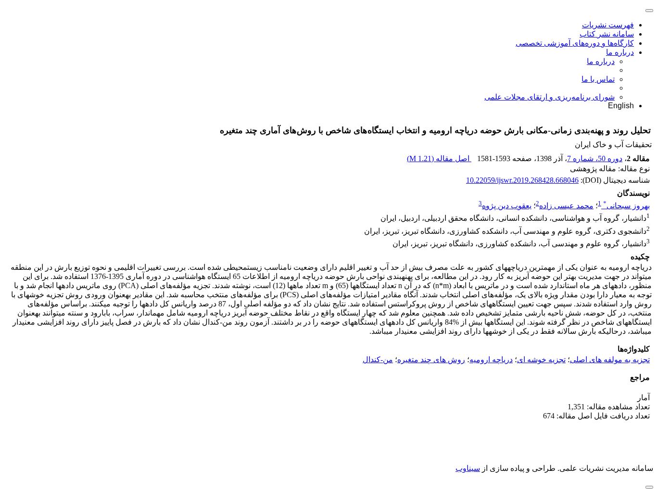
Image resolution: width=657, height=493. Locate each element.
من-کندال (378, 359)
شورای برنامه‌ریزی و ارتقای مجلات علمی (549, 97)
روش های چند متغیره (431, 359)
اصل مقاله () (439, 158)
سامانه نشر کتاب (607, 34)
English (621, 105)
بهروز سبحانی (626, 206)
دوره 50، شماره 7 (594, 158)
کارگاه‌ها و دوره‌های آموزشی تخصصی (575, 43)
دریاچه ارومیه (491, 359)
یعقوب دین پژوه (506, 206)
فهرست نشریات (608, 25)
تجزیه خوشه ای (541, 359)
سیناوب (467, 468)
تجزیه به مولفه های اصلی (610, 359)
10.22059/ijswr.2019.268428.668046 (522, 180)
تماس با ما (598, 79)
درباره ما (620, 52)
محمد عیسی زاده (566, 206)
